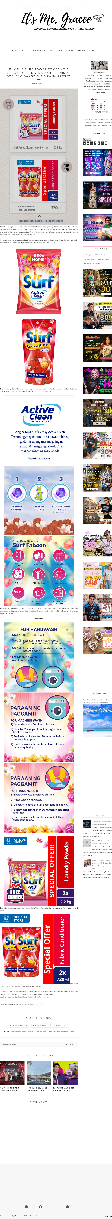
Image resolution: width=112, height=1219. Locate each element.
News (91, 51)
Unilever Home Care (35, 997)
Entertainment (38, 51)
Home (15, 51)
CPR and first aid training (91, 263)
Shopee (19, 1031)
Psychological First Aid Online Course (96, 255)
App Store (39, 1004)
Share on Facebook (20, 1025)
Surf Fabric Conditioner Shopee (63, 1031)
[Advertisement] (97, 672)
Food (51, 51)
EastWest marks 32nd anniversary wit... (64, 1089)
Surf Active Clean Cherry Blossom (34, 908)
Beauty (69, 51)
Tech (60, 51)
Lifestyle (81, 51)
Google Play (28, 1004)
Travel (24, 51)
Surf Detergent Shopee (44, 1031)
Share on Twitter (42, 1025)
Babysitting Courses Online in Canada (96, 259)
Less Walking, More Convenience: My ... (37, 1089)
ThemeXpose (19, 1216)
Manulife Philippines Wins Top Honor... (11, 1089)
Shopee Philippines (28, 1031)
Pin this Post (61, 1025)
